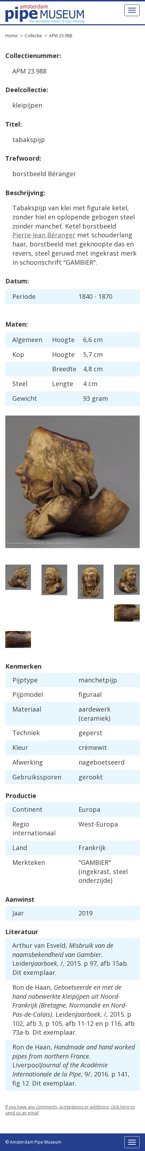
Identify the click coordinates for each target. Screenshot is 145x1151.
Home (11, 36)
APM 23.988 (60, 36)
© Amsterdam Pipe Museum (33, 1142)
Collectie (33, 36)
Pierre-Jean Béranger (43, 235)
